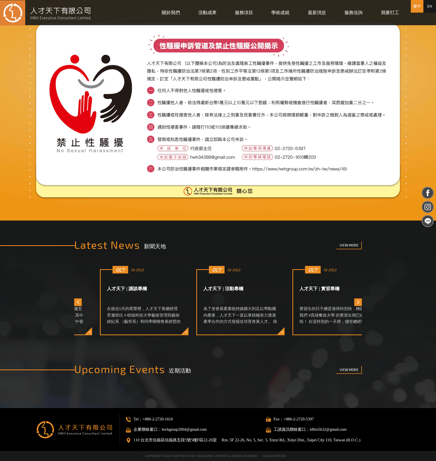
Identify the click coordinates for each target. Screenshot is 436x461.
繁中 (417, 6)
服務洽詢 (353, 12)
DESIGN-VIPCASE (274, 455)
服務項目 (244, 12)
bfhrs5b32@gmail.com (328, 429)
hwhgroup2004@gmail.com (184, 429)
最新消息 (317, 12)
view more (349, 245)
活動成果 (207, 12)
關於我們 (171, 12)
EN (429, 6)
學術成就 (280, 12)
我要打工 (390, 12)
